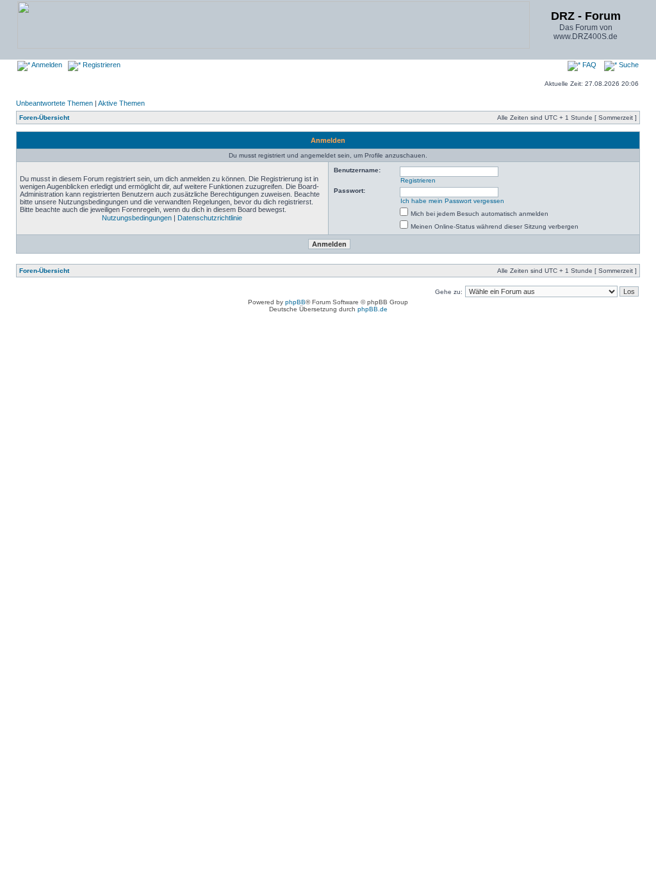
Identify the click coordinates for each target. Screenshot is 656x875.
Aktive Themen (121, 103)
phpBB (295, 302)
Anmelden (46, 65)
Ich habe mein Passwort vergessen (452, 200)
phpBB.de (372, 309)
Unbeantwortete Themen (54, 103)
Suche (628, 65)
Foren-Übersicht (44, 117)
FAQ (588, 65)
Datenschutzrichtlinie (209, 218)
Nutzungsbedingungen (137, 218)
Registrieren (100, 65)
